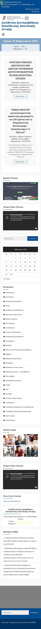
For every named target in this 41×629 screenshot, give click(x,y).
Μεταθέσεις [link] (9, 363)
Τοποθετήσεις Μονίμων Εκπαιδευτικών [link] (18, 411)
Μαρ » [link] (8, 279)
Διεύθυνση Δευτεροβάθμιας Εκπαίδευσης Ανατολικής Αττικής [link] (20, 26)
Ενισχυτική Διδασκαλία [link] (13, 332)
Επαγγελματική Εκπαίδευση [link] (14, 336)
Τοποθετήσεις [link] (10, 402)
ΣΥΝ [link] (7, 389)
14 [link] (11, 266)
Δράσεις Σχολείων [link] (24, 136)
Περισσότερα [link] (19, 96)
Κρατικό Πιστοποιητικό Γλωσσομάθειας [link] (18, 350)
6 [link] (6, 262)
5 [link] (34, 258)
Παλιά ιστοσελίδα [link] (34, 9)
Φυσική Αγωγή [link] (10, 420)
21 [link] (11, 270)
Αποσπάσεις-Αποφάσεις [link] (14, 301)
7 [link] (11, 262)
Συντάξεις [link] (9, 394)
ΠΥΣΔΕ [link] (8, 385)
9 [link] (20, 262)
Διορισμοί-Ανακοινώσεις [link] (14, 314)
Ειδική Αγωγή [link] (10, 323)
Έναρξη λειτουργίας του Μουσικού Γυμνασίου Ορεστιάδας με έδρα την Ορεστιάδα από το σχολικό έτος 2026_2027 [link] (19, 541)
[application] (20, 220)
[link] (2, 2)
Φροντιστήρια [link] (10, 416)
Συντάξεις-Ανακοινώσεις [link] (14, 398)
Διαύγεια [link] (37, 11)
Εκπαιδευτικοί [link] (24, 85)
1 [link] (15, 258)
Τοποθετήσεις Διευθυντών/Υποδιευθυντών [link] (20, 407)
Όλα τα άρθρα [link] (24, 139)
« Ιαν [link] (4, 279)
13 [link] (6, 266)
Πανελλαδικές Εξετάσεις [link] (14, 380)
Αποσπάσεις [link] (10, 297)
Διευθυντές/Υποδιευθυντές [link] (14, 310)
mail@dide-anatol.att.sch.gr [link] (12, 2)
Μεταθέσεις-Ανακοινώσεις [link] (14, 367)
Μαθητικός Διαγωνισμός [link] (14, 358)
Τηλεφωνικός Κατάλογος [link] (24, 523)
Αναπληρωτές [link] (10, 292)
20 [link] (6, 270)
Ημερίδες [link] (14, 139)
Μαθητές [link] (8, 354)
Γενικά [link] (8, 306)
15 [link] (16, 266)
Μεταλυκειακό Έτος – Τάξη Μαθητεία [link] (18, 372)
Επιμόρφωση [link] (10, 341)
